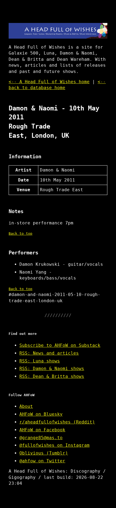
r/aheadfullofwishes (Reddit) (57, 422)
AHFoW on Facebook (42, 429)
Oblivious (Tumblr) (43, 453)
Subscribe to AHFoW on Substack (59, 345)
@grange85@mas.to (41, 437)
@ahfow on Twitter (42, 460)
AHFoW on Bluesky (41, 414)
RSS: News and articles (49, 353)
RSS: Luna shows (39, 361)
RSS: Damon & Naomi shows (51, 368)
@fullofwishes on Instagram (54, 445)
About (26, 406)
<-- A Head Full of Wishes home (49, 81)
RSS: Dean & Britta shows (51, 376)
